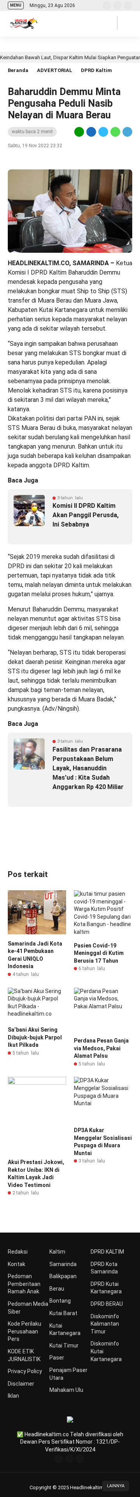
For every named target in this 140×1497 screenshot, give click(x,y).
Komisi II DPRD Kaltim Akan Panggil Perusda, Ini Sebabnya (85, 515)
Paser (56, 1357)
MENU (15, 5)
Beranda (18, 70)
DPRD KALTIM (107, 1252)
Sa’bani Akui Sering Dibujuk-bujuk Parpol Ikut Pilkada (35, 1037)
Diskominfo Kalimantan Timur (105, 1324)
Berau (56, 1289)
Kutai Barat (63, 1313)
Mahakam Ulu (66, 1390)
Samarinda (63, 1264)
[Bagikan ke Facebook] (91, 131)
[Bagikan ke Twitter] (103, 131)
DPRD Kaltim (96, 70)
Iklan (13, 1396)
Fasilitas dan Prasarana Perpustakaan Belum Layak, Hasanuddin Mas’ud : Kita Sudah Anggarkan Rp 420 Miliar (88, 768)
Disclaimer (21, 1384)
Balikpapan (63, 1276)
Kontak (16, 1264)
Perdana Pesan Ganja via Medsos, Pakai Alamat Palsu (101, 1048)
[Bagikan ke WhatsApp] (115, 131)
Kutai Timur (64, 1345)
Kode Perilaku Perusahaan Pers (24, 1331)
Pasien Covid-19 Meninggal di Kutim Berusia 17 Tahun (99, 953)
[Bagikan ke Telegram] (126, 131)
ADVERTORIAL (54, 70)
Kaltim (57, 1252)
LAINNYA (115, 1485)
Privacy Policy (25, 1371)
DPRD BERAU (107, 1304)
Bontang (60, 1301)
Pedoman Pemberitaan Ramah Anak (24, 1283)
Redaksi (18, 1252)
